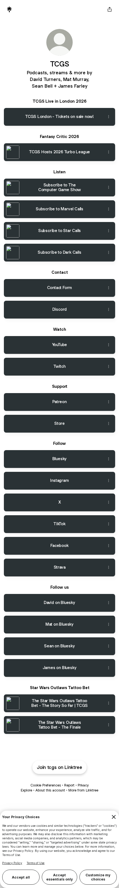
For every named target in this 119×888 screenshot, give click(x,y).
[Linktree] (9, 9)
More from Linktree (83, 790)
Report (69, 785)
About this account (50, 790)
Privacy (83, 785)
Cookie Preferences (45, 785)
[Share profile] (109, 9)
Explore (26, 790)
